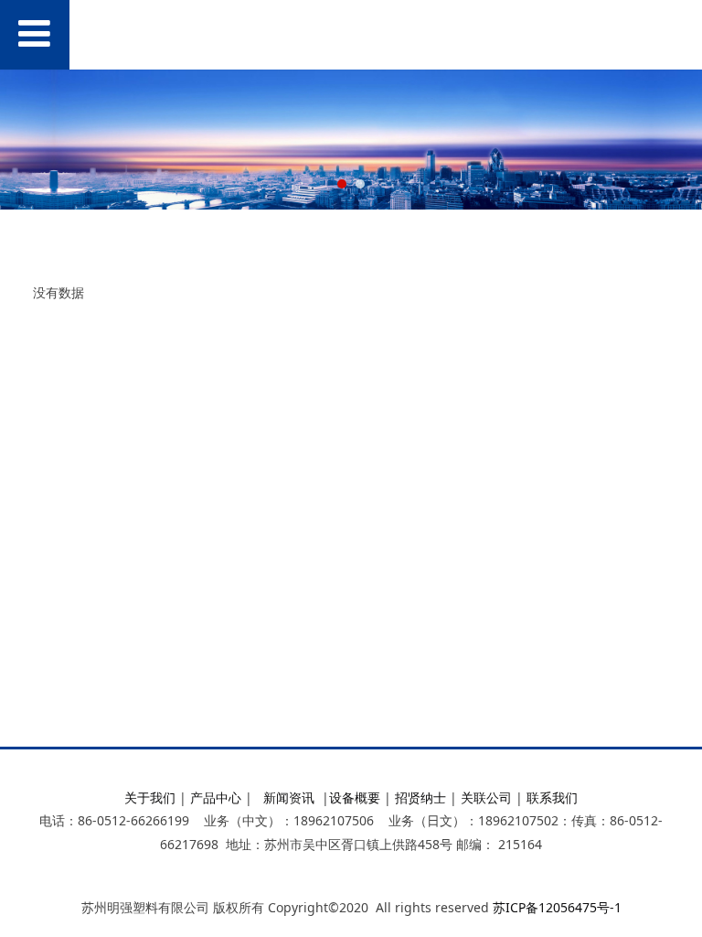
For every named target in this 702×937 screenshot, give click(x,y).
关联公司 (486, 797)
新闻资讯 (288, 797)
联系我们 (552, 797)
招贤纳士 (420, 797)
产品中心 (215, 797)
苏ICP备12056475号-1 (557, 907)
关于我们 (150, 797)
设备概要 (354, 797)
